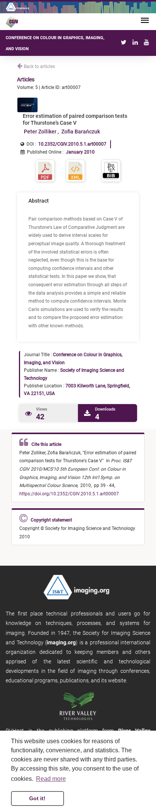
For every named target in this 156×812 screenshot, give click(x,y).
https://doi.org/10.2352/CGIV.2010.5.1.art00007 (69, 493)
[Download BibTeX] (110, 170)
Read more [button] (51, 779)
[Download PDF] (45, 170)
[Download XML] (75, 170)
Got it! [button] (37, 798)
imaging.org (61, 642)
